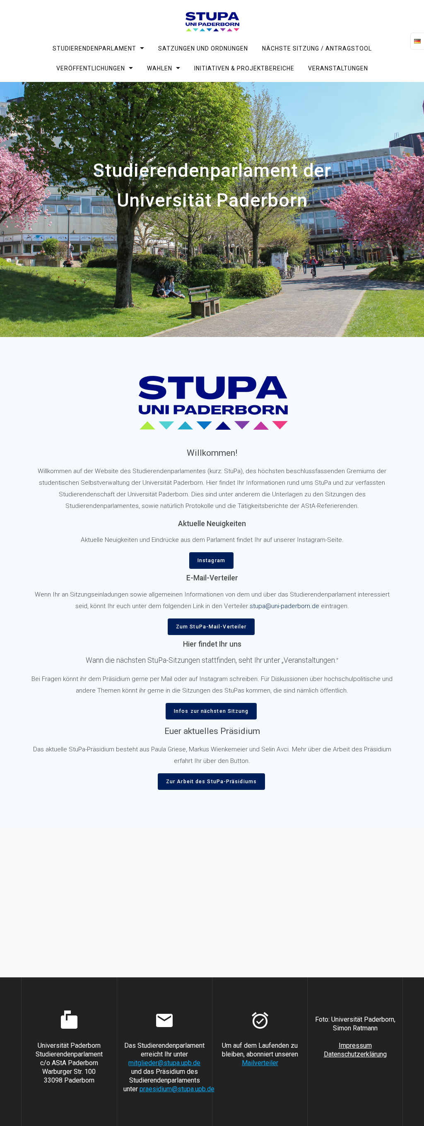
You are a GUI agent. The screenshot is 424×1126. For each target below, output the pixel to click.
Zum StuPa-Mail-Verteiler (211, 627)
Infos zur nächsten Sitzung (211, 711)
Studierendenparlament (94, 48)
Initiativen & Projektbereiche (244, 68)
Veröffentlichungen (90, 68)
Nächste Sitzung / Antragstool (316, 48)
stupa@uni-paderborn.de (284, 606)
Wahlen (159, 68)
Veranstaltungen (338, 68)
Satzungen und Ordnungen (203, 48)
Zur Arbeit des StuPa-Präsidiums (211, 781)
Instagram (211, 560)
